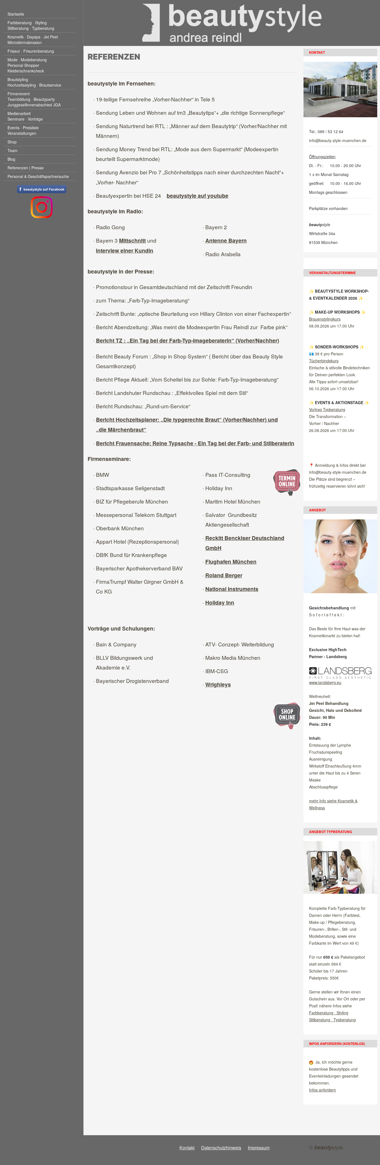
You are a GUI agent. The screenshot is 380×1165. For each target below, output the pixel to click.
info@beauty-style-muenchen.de (337, 140)
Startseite (16, 14)
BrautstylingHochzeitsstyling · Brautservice (34, 82)
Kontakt (186, 1147)
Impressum (259, 1147)
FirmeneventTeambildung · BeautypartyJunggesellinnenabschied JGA (34, 99)
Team (13, 150)
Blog (11, 159)
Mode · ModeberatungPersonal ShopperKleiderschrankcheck (27, 65)
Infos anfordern (322, 1090)
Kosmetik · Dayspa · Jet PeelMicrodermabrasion (33, 39)
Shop (12, 142)
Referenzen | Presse (26, 167)
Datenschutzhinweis (221, 1147)
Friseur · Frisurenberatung (31, 51)
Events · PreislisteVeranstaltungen (23, 130)
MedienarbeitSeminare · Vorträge (25, 116)
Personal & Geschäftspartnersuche (38, 176)
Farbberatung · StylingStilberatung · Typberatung (31, 25)
